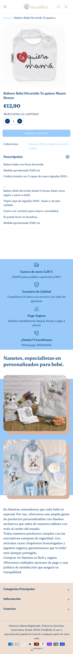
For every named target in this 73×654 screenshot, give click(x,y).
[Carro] (66, 6)
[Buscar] (58, 6)
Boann (33, 144)
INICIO (42, 144)
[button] (5, 6)
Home (7, 17)
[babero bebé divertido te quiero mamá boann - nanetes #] (33, 55)
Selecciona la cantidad (21, 114)
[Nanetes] (35, 6)
